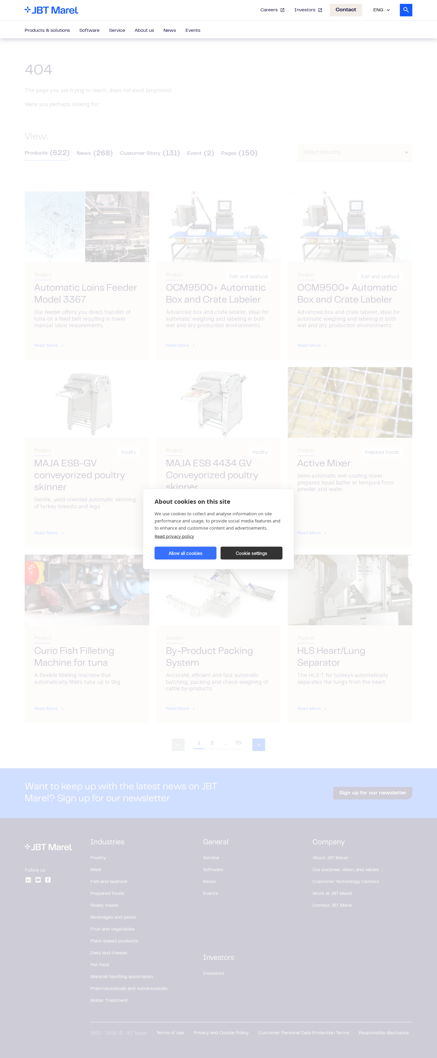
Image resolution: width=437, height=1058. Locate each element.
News (170, 31)
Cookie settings (251, 553)
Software (89, 31)
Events (193, 31)
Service (117, 31)
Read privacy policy (174, 536)
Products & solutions (47, 31)
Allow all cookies (185, 553)
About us (144, 31)
